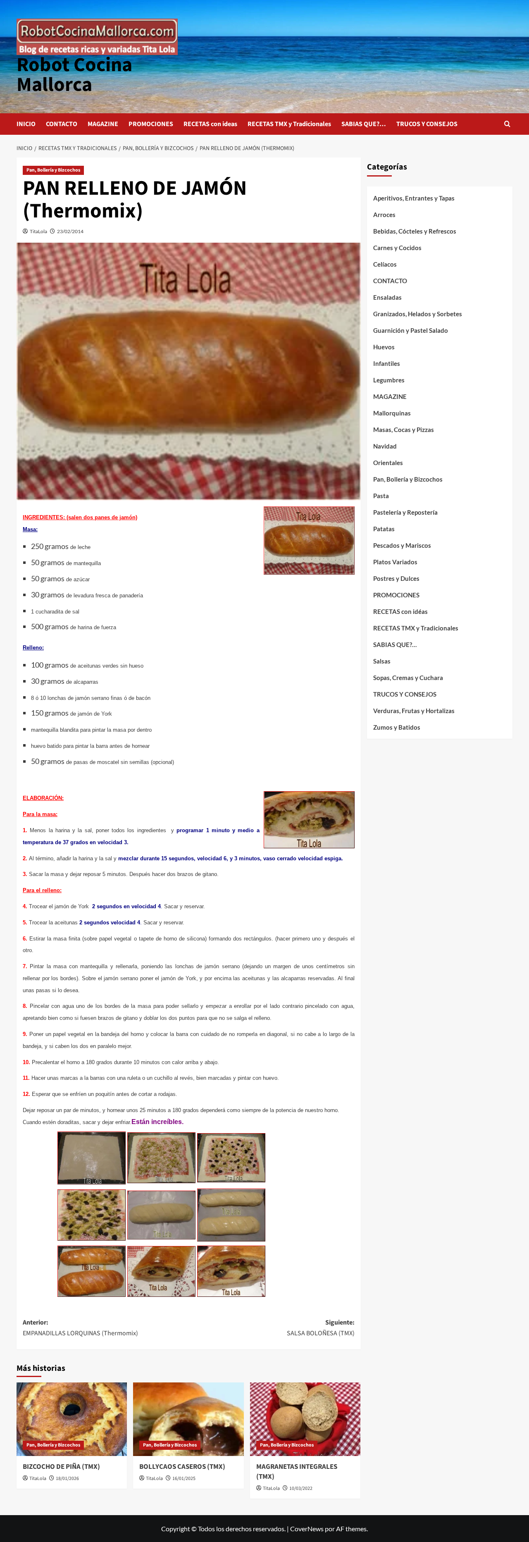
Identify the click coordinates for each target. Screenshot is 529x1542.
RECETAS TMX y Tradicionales (289, 124)
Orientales (388, 462)
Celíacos (385, 264)
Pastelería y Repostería (405, 512)
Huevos (384, 347)
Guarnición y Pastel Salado (410, 330)
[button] (507, 124)
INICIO (26, 124)
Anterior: (80, 1328)
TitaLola (38, 231)
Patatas (384, 528)
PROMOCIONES (151, 124)
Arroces (384, 214)
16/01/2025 (183, 1478)
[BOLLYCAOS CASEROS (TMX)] (188, 1419)
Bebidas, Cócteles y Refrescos (414, 231)
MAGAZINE (103, 124)
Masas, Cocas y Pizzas (403, 429)
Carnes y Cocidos (397, 247)
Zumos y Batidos (396, 727)
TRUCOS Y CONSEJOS (427, 124)
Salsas (382, 661)
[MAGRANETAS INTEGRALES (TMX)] (305, 1419)
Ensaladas (387, 297)
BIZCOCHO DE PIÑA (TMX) (61, 1467)
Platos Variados (395, 562)
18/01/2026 (67, 1478)
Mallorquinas (392, 413)
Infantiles (386, 363)
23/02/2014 (70, 231)
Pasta (381, 495)
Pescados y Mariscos (402, 545)
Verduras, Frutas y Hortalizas (414, 710)
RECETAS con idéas (400, 611)
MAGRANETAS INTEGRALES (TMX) (296, 1472)
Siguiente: (320, 1328)
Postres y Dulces (396, 578)
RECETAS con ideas (210, 124)
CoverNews (307, 1528)
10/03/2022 (300, 1488)
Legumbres (389, 380)
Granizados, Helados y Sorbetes (417, 313)
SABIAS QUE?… (363, 124)
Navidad (385, 446)
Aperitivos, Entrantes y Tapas (414, 198)
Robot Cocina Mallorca (74, 75)
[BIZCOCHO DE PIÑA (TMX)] (72, 1419)
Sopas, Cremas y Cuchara (408, 677)
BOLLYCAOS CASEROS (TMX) (182, 1467)
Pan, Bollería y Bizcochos (53, 170)
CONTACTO (61, 124)
